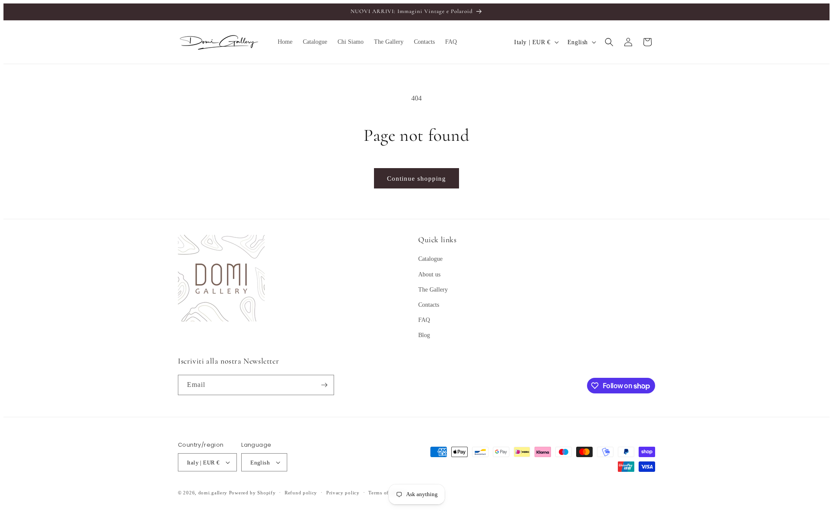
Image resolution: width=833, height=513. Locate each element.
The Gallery (433, 289)
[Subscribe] (324, 385)
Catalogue (430, 259)
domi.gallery (212, 492)
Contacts (428, 305)
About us (429, 274)
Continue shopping (416, 178)
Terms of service (387, 492)
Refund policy (301, 492)
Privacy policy (343, 492)
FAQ (424, 320)
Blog (424, 335)
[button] (609, 42)
